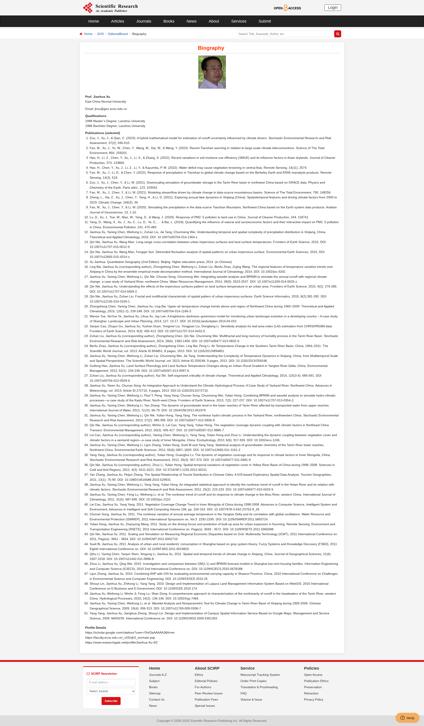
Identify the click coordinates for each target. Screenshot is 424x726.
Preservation (313, 687)
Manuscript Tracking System (260, 674)
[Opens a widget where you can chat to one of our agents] (407, 718)
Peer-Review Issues (209, 693)
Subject (154, 681)
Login (333, 7)
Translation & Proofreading (259, 687)
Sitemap (155, 693)
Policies (311, 668)
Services (238, 21)
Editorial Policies (206, 681)
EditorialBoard (118, 34)
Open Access (313, 674)
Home (93, 21)
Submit (265, 21)
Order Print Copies (253, 681)
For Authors (203, 687)
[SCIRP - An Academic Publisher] (110, 7)
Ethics (199, 674)
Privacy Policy (313, 699)
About (214, 21)
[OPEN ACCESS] (287, 7)
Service (247, 668)
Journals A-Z (158, 674)
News (192, 21)
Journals (143, 21)
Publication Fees (206, 699)
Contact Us (157, 699)
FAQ (243, 693)
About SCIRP (207, 668)
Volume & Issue (251, 699)
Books (168, 21)
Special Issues (205, 705)
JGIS (100, 34)
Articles (117, 21)
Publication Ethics (316, 681)
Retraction (311, 693)
